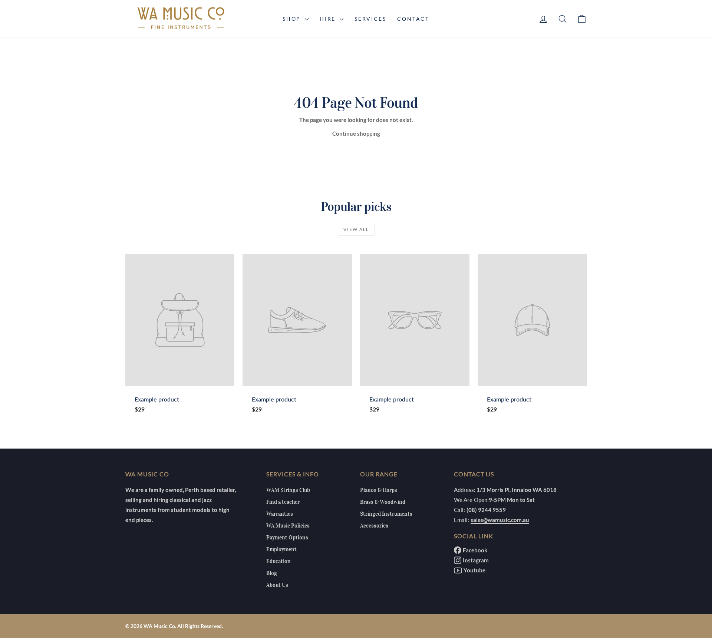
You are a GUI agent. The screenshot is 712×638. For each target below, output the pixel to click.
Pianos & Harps (378, 490)
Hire (329, 19)
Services (370, 19)
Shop (293, 19)
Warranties (279, 513)
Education (278, 561)
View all (356, 229)
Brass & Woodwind (382, 502)
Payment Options (287, 537)
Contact (413, 19)
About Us (277, 585)
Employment (281, 549)
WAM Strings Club (288, 490)
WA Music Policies (288, 525)
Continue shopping (356, 133)
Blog (271, 573)
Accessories (374, 525)
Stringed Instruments (386, 513)
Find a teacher (283, 502)
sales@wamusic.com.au (500, 519)
